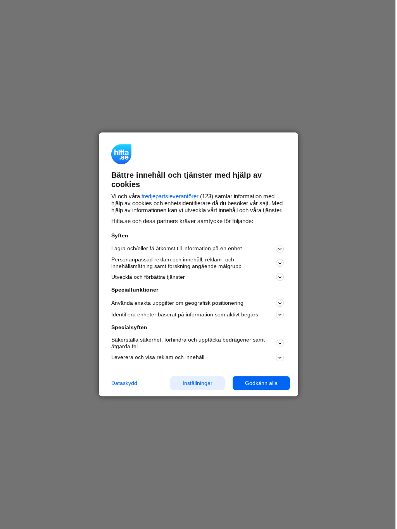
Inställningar (197, 383)
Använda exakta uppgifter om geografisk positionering (177, 303)
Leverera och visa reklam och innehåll (157, 357)
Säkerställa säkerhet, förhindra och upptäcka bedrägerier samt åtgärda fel (188, 343)
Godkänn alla (261, 383)
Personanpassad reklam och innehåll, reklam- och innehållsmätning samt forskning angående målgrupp (176, 262)
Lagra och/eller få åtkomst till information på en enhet (176, 249)
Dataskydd (124, 383)
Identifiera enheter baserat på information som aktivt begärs (184, 314)
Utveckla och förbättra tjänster (148, 277)
